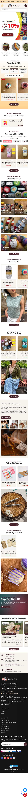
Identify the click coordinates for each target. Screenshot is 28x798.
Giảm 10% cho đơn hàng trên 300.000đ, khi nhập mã (14, 1)
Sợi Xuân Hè (14, 261)
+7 (11, 94)
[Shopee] (8, 758)
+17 (11, 160)
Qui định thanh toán (5, 728)
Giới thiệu (3, 711)
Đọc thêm (18, 644)
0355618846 (10, 691)
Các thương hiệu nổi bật (14, 133)
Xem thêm (13, 649)
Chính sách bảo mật (5, 720)
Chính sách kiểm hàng (5, 726)
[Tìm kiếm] (26, 10)
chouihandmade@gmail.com (12, 693)
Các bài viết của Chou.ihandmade (13, 618)
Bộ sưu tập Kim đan (14, 463)
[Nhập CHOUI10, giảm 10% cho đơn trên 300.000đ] (14, 26)
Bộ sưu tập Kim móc (14, 532)
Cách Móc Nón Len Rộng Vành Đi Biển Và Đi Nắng (11, 636)
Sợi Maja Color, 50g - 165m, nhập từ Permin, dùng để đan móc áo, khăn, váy (8, 97)
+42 (11, 280)
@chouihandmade (5, 610)
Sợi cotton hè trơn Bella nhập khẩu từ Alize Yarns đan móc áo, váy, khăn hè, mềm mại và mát (8, 164)
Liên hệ (2, 713)
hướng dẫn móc (12, 633)
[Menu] (2, 5)
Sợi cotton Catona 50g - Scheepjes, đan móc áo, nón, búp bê (9, 284)
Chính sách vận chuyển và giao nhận (8, 722)
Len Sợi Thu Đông (14, 332)
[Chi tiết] (22, 120)
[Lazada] (11, 758)
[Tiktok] (14, 758)
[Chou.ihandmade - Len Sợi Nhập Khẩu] (14, 6)
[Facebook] (2, 758)
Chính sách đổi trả (4, 724)
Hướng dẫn (3, 732)
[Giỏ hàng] (25, 5)
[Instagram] (5, 758)
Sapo (17, 770)
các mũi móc (5, 633)
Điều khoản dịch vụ (5, 730)
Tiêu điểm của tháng (14, 63)
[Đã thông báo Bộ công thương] (14, 766)
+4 (11, 351)
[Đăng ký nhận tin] (25, 744)
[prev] (1, 141)
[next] (27, 141)
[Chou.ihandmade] (9, 679)
